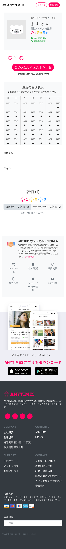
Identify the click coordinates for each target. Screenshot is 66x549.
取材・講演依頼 (43, 471)
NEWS (39, 437)
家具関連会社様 (43, 466)
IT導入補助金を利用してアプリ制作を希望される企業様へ (48, 480)
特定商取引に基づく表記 (17, 442)
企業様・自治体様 (45, 461)
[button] (13, 268)
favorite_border (10, 58)
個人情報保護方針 (13, 447)
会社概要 (9, 432)
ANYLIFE (40, 432)
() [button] (17, 206)
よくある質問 (11, 466)
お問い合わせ (11, 471)
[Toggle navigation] (62, 4)
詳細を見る (30, 256)
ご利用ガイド (11, 461)
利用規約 (9, 437)
